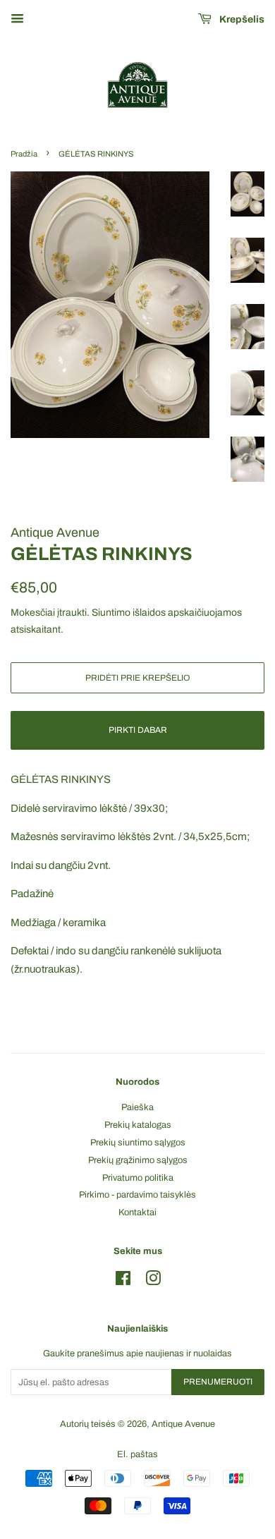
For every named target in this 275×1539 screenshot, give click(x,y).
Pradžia (24, 154)
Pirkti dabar (138, 730)
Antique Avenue (183, 1424)
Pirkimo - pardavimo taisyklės (137, 1195)
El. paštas (137, 1454)
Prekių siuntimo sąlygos (137, 1143)
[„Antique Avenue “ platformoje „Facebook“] (123, 1281)
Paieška (137, 1107)
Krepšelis (240, 19)
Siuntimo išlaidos (129, 612)
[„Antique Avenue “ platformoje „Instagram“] (153, 1281)
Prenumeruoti (217, 1382)
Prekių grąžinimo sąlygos (138, 1160)
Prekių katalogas (137, 1125)
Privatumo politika (137, 1178)
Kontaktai (137, 1212)
